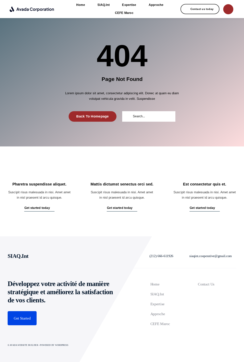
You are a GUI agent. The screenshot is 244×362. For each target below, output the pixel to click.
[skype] (56, 256)
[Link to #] (228, 9)
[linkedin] (47, 256)
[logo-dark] (32, 8)
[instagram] (39, 256)
